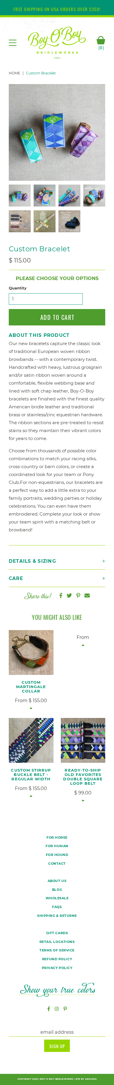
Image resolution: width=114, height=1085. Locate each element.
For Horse (57, 837)
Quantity (18, 288)
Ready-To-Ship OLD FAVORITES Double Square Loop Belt (83, 777)
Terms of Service (57, 950)
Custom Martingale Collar (31, 686)
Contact (57, 863)
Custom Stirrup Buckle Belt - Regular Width (31, 774)
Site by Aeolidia (86, 1079)
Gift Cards (57, 933)
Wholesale (57, 898)
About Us (57, 881)
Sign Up (57, 1046)
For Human (57, 846)
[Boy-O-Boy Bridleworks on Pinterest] (65, 1009)
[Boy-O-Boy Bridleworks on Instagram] (57, 1009)
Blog (57, 890)
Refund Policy (57, 959)
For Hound (57, 855)
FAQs (57, 907)
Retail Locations (57, 942)
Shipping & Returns (57, 916)
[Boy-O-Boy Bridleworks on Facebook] (48, 1009)
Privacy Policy (57, 968)
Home (14, 73)
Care (16, 578)
